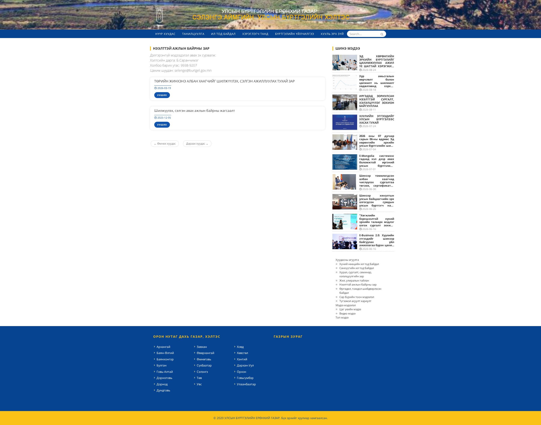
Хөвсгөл (242, 353)
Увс (199, 384)
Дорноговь (164, 378)
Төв (199, 378)
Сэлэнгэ (202, 372)
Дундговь (163, 390)
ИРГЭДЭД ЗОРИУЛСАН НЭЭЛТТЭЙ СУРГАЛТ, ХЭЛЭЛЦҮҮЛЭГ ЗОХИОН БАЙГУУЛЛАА (376, 101)
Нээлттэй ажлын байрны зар (358, 284)
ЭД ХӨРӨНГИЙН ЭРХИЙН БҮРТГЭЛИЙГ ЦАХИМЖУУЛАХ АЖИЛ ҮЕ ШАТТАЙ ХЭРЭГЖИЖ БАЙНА (376, 62)
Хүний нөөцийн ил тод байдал (359, 264)
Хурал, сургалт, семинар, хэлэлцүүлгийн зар (355, 274)
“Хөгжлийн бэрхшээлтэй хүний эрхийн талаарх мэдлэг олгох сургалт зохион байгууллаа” (376, 221)
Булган (162, 365)
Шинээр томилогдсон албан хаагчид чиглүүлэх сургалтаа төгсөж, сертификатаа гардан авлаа (376, 182)
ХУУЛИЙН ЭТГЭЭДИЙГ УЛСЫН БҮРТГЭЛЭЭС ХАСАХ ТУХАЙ (376, 119)
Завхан (202, 347)
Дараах (197, 143)
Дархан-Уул (245, 365)
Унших (162, 95)
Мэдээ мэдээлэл (346, 305)
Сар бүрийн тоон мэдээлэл (356, 297)
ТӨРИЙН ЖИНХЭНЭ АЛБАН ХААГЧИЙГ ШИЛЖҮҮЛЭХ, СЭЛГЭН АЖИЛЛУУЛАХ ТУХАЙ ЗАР (224, 81)
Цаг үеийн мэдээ (350, 309)
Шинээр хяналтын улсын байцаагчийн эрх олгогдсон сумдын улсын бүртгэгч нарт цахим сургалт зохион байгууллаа (376, 204)
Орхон (241, 372)
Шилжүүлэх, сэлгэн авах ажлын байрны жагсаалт (194, 110)
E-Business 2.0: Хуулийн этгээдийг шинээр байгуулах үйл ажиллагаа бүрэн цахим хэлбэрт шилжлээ (376, 241)
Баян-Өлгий (165, 353)
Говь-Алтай (165, 372)
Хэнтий (242, 359)
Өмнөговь (204, 359)
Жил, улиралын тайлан (354, 280)
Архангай (163, 347)
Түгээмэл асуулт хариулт (355, 301)
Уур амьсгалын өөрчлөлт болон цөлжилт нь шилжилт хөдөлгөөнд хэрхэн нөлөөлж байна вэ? (376, 82)
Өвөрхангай (205, 353)
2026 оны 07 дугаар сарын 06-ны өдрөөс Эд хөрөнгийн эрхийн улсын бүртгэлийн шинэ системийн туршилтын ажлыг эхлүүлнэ (376, 144)
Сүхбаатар (204, 365)
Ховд (240, 347)
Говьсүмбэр (245, 378)
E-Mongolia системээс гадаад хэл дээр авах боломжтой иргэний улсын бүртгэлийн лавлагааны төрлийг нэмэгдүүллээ (376, 164)
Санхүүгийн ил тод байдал (356, 268)
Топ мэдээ (342, 317)
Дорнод (162, 384)
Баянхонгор (165, 359)
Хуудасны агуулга (347, 260)
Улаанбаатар (246, 384)
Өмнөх (165, 143)
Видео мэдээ (347, 313)
